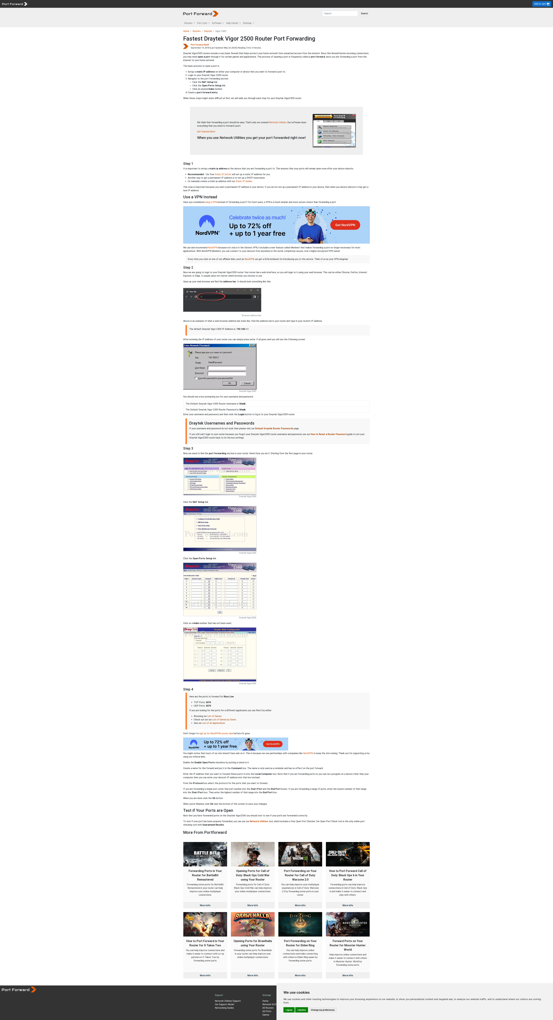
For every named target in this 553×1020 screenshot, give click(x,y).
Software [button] (217, 23)
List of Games (214, 716)
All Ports (266, 1011)
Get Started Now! (206, 131)
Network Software (271, 1004)
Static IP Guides (244, 181)
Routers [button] (188, 23)
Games (265, 1014)
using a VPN (211, 202)
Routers (40, 3)
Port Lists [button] (202, 23)
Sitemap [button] (247, 23)
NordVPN (213, 247)
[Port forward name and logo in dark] (200, 13)
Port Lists (51, 3)
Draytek (208, 31)
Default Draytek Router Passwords (274, 428)
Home (186, 31)
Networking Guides (224, 1007)
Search (364, 13)
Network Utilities (277, 122)
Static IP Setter (223, 174)
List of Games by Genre (224, 719)
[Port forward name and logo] (15, 3)
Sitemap (89, 3)
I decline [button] (302, 1010)
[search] (97, 3)
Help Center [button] (232, 23)
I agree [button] (289, 1010)
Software (63, 3)
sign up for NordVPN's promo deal (216, 733)
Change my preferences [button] (323, 1010)
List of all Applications (213, 723)
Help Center (76, 3)
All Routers (268, 1007)
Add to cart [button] (540, 3)
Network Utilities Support (228, 1001)
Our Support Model (224, 1004)
